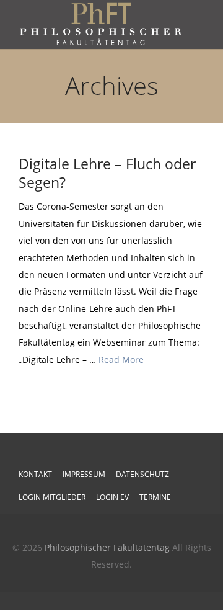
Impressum (84, 474)
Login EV (112, 497)
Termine (155, 497)
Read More (121, 359)
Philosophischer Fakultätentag (107, 547)
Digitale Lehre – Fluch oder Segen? (107, 173)
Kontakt (35, 474)
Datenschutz (142, 474)
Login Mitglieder (52, 497)
